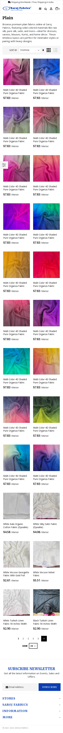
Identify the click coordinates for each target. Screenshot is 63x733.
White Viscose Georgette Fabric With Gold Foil (16, 574)
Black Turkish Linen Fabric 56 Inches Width (45, 622)
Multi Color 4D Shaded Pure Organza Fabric (15, 91)
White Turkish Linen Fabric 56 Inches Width (15, 622)
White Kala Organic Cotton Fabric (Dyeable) (15, 525)
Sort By (13, 50)
